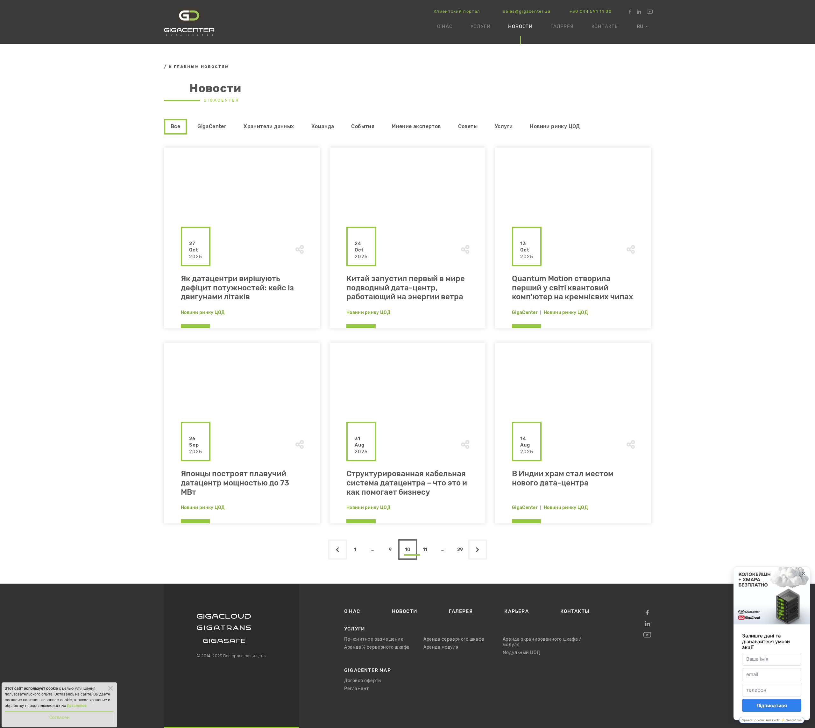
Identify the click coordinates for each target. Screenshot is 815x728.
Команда (322, 126)
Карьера (516, 611)
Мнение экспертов (416, 126)
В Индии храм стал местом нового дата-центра (562, 479)
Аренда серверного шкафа (454, 639)
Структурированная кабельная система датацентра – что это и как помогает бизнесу (406, 483)
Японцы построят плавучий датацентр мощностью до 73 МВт (235, 483)
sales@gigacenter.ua (526, 11)
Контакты (605, 26)
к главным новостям (199, 66)
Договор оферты (363, 680)
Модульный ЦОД (521, 652)
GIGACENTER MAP (367, 670)
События (362, 126)
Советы (468, 126)
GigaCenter (211, 126)
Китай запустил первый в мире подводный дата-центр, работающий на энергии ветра (405, 288)
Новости (520, 26)
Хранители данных (269, 126)
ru (640, 26)
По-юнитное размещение (374, 639)
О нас (445, 26)
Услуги (481, 26)
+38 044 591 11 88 (591, 11)
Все (175, 126)
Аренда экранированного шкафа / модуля (542, 642)
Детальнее (77, 705)
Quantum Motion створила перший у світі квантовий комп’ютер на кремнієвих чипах (572, 288)
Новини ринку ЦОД (555, 126)
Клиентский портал (457, 11)
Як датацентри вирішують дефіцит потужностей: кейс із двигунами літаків (237, 288)
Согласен (59, 717)
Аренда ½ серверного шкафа (377, 647)
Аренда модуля (440, 647)
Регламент (356, 688)
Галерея (562, 26)
